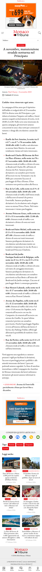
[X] (11, 437)
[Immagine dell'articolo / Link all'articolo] (11, 463)
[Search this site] (39, 33)
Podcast (38, 570)
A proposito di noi (14, 562)
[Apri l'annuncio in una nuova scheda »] (21, 15)
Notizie (11, 444)
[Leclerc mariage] (31, 491)
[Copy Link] (31, 437)
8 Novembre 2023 (25, 92)
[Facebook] (17, 437)
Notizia (21, 45)
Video (29, 570)
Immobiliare (34, 529)
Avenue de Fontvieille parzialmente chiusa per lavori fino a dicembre (18, 387)
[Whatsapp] (4, 437)
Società (20, 444)
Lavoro (14, 471)
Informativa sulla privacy (21, 564)
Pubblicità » (21, 398)
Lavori (5, 448)
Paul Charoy (12, 92)
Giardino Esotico (34, 471)
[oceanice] (11, 521)
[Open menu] (2, 31)
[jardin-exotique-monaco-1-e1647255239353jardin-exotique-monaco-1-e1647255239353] (31, 463)
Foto (25, 499)
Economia (14, 499)
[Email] (38, 437)
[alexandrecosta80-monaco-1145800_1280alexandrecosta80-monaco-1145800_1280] (31, 521)
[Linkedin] (24, 437)
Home (4, 570)
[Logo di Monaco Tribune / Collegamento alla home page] (21, 33)
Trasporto (29, 444)
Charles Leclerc (33, 499)
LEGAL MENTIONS (29, 562)
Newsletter (21, 570)
